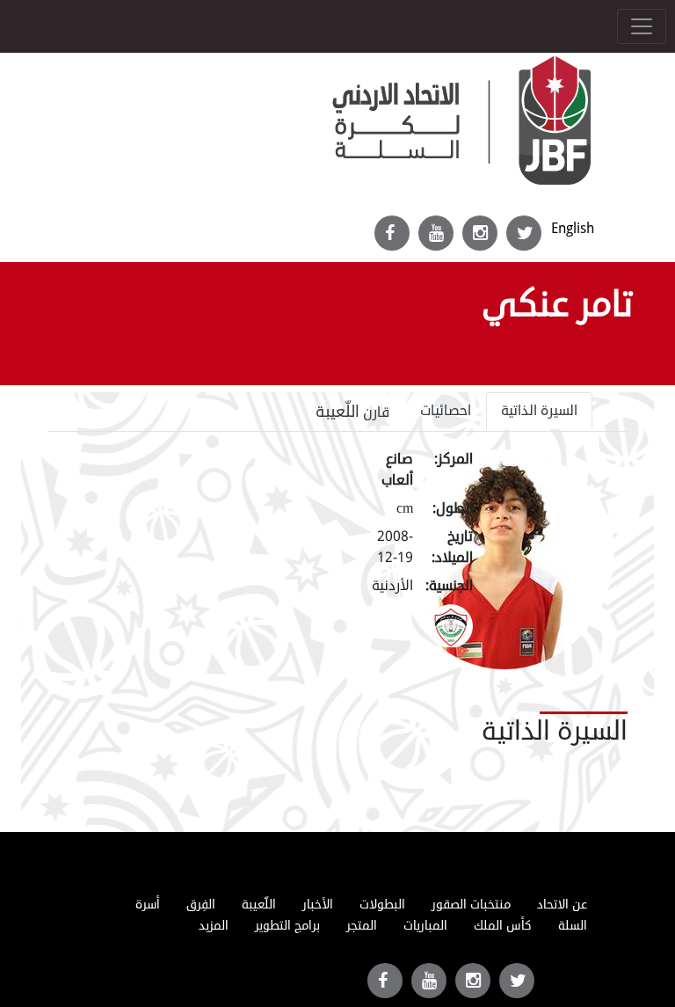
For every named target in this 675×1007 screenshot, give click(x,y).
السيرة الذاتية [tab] (539, 410)
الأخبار (317, 904)
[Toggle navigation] (641, 26)
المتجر (361, 925)
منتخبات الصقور (471, 904)
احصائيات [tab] (445, 410)
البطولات (382, 904)
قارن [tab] (353, 411)
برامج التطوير (287, 925)
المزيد (214, 925)
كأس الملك (503, 925)
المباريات (425, 925)
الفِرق (200, 904)
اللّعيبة (259, 904)
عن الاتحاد (562, 904)
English (572, 228)
